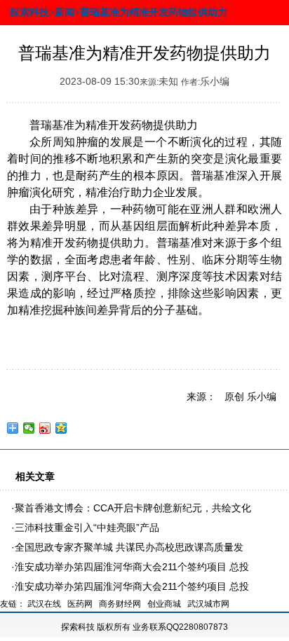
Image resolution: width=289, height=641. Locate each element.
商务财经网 (120, 604)
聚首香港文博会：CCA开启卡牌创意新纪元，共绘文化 (133, 508)
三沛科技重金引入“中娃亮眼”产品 (87, 527)
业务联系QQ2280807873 (180, 627)
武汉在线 (44, 604)
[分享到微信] (29, 428)
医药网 (80, 604)
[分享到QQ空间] (61, 428)
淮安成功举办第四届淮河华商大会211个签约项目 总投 (132, 566)
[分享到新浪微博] (45, 428)
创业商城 (164, 604)
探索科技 (78, 627)
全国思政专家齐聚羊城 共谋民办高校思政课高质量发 (129, 547)
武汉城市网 (208, 604)
